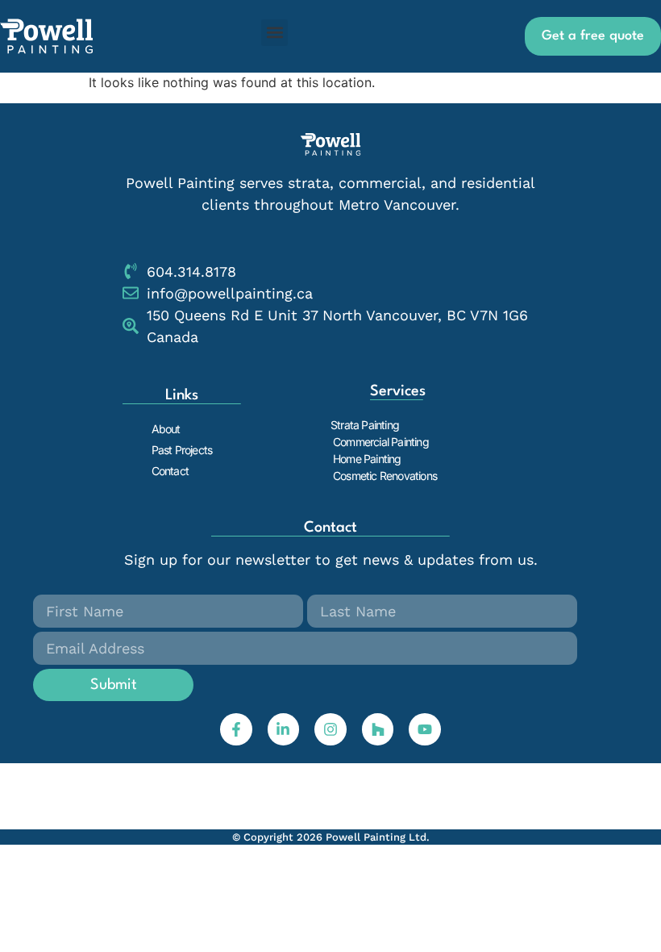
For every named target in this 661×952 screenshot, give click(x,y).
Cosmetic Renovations (385, 475)
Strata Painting (364, 425)
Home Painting (367, 459)
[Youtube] (425, 729)
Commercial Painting (381, 442)
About (166, 429)
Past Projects (182, 450)
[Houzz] (378, 729)
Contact (170, 471)
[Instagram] (330, 729)
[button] (274, 32)
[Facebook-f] (236, 729)
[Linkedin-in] (284, 729)
